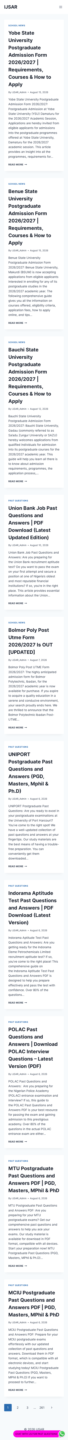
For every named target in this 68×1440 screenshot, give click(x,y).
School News (16, 25)
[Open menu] (60, 7)
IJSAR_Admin (19, 92)
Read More (17, 164)
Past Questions (18, 500)
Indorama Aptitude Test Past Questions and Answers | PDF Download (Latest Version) (32, 907)
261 (41, 1407)
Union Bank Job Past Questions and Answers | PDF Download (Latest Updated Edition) (32, 522)
